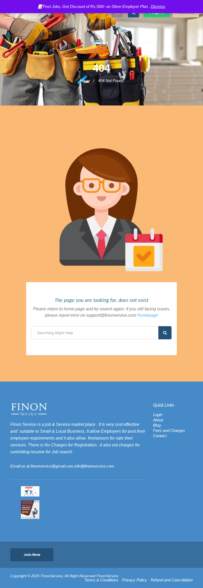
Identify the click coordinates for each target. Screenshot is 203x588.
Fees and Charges (169, 430)
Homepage (147, 315)
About (158, 420)
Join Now (32, 554)
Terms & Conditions (101, 580)
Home (85, 80)
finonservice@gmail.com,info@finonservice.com (72, 466)
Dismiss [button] (158, 6)
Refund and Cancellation (172, 580)
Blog (157, 425)
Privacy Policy (134, 580)
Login (157, 414)
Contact (160, 435)
